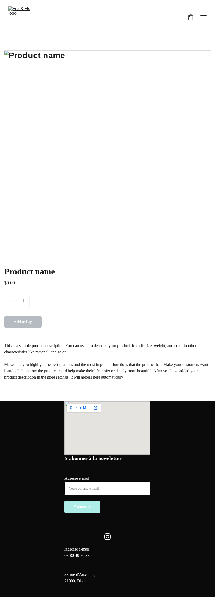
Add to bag (23, 322)
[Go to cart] (190, 18)
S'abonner (82, 507)
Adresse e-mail (76, 478)
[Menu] (203, 17)
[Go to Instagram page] (107, 536)
